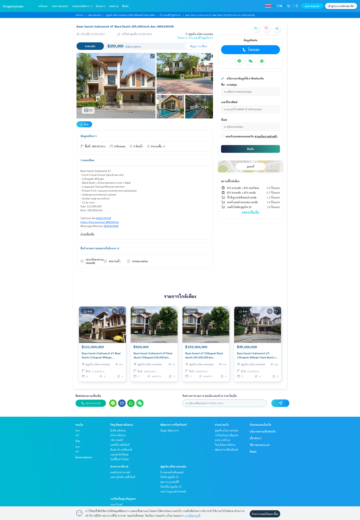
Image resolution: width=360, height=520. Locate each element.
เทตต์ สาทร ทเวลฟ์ (120, 472)
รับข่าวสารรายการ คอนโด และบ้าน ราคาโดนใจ (209, 395)
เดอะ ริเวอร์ (116, 504)
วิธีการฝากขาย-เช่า (260, 445)
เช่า (77, 435)
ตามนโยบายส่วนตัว (266, 136)
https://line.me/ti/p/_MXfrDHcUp (99, 222)
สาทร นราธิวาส (119, 466)
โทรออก (254, 49)
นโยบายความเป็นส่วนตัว (263, 431)
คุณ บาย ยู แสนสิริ (169, 481)
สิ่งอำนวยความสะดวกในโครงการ (99, 248)
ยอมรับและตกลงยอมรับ (240, 136)
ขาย (77, 430)
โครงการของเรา (83, 457)
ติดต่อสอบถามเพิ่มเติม (88, 395)
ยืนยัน (250, 149)
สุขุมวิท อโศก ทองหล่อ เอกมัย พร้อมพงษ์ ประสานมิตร (130, 14)
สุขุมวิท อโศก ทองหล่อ (173, 466)
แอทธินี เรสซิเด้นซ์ (119, 444)
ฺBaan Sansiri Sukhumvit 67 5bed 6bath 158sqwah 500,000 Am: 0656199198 (153, 355)
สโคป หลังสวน (118, 435)
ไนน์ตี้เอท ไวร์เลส (119, 459)
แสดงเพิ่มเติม (250, 212)
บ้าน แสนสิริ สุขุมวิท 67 (170, 14)
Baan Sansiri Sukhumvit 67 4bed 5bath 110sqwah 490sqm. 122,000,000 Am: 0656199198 (101, 355)
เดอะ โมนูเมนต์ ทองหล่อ (173, 491)
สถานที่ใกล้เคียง (230, 181)
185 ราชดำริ (116, 440)
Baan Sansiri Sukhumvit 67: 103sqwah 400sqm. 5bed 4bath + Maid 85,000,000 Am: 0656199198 (257, 355)
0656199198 (103, 218)
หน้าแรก (43, 6)
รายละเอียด (87, 160)
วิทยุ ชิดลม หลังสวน (121, 424)
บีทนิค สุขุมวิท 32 (169, 477)
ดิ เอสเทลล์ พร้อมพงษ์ (171, 472)
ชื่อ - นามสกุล (229, 84)
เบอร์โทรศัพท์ (229, 102)
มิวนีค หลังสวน (118, 430)
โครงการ (100, 6)
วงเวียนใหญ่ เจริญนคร (123, 498)
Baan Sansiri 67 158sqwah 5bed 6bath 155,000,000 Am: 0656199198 (204, 355)
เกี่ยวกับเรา (255, 438)
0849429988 (111, 226)
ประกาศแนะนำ (59, 6)
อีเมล (224, 119)
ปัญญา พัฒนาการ (169, 430)
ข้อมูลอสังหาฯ (88, 136)
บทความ (113, 6)
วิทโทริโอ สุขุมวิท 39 (171, 486)
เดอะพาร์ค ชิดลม (119, 454)
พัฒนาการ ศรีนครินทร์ (173, 424)
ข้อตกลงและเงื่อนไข (260, 424)
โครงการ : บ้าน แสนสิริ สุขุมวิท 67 (195, 37)
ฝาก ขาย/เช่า (312, 6)
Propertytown (13, 6)
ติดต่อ (125, 6)
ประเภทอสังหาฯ (81, 6)
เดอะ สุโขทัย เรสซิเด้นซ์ (122, 477)
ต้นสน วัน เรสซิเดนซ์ (121, 449)
